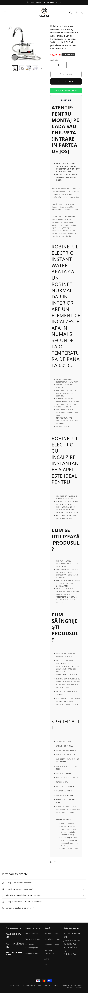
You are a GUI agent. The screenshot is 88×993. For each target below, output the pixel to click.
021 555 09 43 (13, 935)
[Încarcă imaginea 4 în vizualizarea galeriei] (35, 68)
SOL (46, 964)
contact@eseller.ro (15, 945)
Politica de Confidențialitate (32, 946)
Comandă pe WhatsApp (66, 90)
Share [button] (55, 862)
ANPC (46, 959)
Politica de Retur (51, 944)
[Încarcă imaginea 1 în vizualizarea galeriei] (15, 68)
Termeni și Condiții (33, 939)
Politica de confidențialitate (72, 985)
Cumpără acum (66, 81)
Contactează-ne (31, 953)
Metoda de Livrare (52, 939)
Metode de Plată (51, 933)
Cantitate (54, 60)
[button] (5, 12)
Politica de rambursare (51, 985)
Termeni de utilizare (74, 988)
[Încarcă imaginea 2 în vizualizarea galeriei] (21, 68)
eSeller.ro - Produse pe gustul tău (28, 985)
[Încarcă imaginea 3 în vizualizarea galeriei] (28, 68)
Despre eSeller (31, 933)
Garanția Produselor (49, 952)
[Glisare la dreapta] (41, 68)
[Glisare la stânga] (8, 68)
